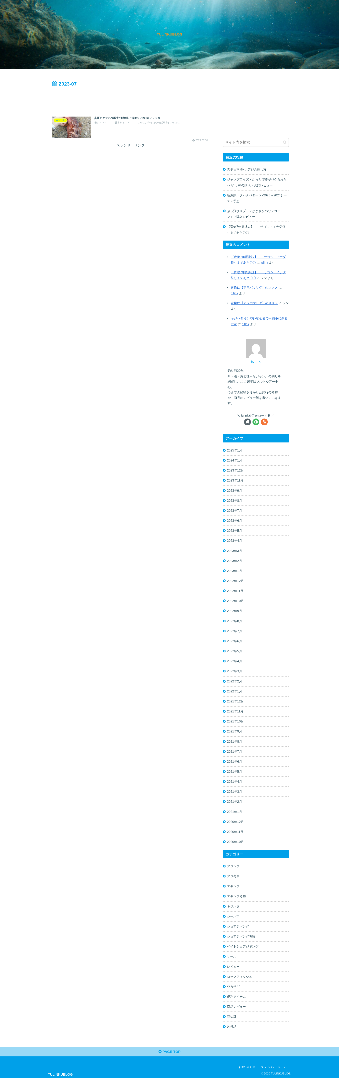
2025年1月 (234, 450)
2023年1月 (234, 571)
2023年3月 (234, 551)
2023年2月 (234, 561)
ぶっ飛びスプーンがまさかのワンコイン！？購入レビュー (253, 213)
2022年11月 (235, 591)
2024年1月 (234, 460)
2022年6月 (234, 641)
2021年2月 (234, 801)
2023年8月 (234, 500)
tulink (264, 262)
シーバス (233, 916)
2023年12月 (235, 470)
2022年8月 (234, 621)
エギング (233, 886)
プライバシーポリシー (274, 1067)
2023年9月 (234, 490)
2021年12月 (235, 701)
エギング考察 (236, 896)
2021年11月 (235, 711)
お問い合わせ (247, 1067)
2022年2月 (234, 681)
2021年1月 (234, 812)
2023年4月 (234, 540)
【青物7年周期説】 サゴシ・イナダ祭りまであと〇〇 (256, 229)
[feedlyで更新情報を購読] (255, 422)
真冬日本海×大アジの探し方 (246, 169)
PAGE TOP (170, 1052)
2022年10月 (235, 601)
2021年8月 (234, 741)
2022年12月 (235, 581)
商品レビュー (236, 1006)
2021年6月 (234, 761)
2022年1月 (234, 691)
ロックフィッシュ (239, 976)
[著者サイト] (247, 422)
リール (231, 956)
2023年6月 (234, 520)
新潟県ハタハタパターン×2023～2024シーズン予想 (257, 198)
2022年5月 (234, 651)
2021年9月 (234, 731)
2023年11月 (235, 480)
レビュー (233, 966)
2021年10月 (235, 721)
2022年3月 (234, 671)
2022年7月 (234, 631)
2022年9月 (234, 611)
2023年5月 (234, 530)
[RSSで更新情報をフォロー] (264, 422)
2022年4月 (234, 661)
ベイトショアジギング (242, 946)
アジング (233, 866)
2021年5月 (234, 771)
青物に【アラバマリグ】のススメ (254, 287)
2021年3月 (234, 791)
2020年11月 (235, 832)
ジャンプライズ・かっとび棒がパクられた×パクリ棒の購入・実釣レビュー (257, 182)
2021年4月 (234, 781)
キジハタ (233, 906)
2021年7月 (234, 751)
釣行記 (231, 1026)
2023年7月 (234, 510)
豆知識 (231, 1016)
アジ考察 (233, 876)
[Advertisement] (130, 99)
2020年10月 (235, 842)
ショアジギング (238, 926)
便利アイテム (236, 996)
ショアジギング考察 (241, 936)
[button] (284, 142)
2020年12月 (235, 822)
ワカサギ (233, 986)
